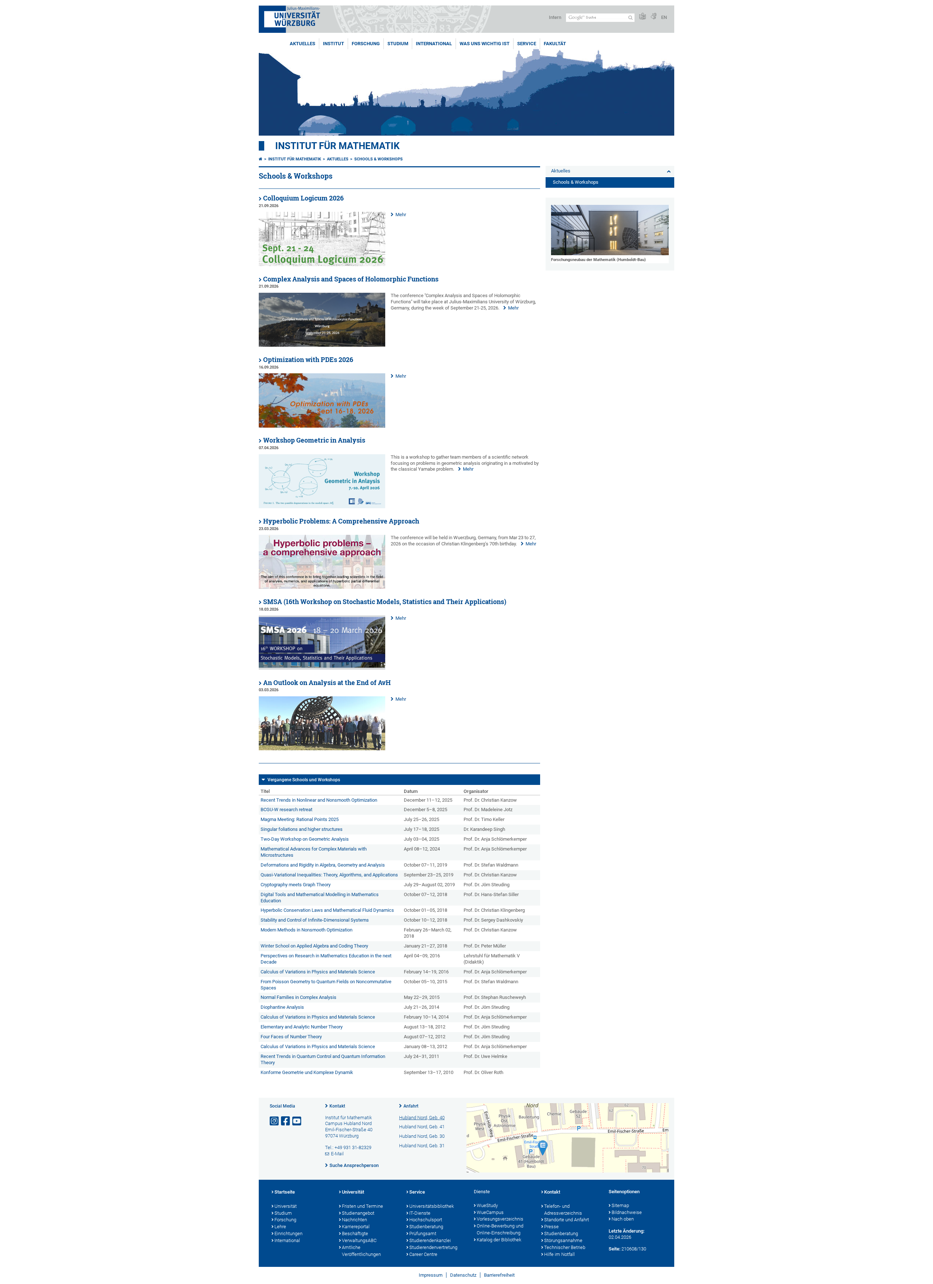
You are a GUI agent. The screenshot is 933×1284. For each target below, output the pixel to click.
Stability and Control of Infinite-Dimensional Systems (315, 920)
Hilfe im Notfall (559, 1254)
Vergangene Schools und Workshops (304, 779)
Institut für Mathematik (337, 145)
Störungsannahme (563, 1240)
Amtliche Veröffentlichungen (361, 1251)
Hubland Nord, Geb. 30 (422, 1136)
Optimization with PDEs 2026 (308, 359)
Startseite (284, 1192)
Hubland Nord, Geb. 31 (422, 1145)
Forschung (366, 43)
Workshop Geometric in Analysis (314, 440)
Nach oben (623, 1219)
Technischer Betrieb (564, 1247)
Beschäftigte (355, 1233)
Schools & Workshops (378, 159)
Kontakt (337, 1106)
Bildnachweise (627, 1212)
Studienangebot (358, 1213)
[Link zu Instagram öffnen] (275, 1121)
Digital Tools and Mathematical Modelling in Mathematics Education (320, 897)
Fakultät (555, 43)
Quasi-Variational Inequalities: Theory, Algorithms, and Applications (329, 875)
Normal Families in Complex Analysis (298, 997)
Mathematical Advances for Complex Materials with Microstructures (314, 852)
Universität (285, 1206)
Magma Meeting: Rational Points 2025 (300, 819)
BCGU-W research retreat (286, 809)
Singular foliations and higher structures (302, 829)
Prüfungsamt (422, 1233)
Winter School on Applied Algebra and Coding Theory (314, 946)
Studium (397, 43)
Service (526, 43)
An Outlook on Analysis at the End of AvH (327, 682)
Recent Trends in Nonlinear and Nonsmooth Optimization (319, 800)
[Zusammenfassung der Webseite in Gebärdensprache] (653, 16)
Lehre (280, 1226)
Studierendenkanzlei (430, 1240)
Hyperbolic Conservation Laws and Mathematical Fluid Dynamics (327, 910)
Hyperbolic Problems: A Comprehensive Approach (341, 521)
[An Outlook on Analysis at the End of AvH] (322, 748)
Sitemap (620, 1205)
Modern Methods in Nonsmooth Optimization (306, 930)
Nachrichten (354, 1219)
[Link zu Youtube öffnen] (297, 1121)
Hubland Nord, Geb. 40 (422, 1117)
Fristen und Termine (362, 1206)
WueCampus (490, 1212)
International (434, 43)
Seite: (614, 1249)
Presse (551, 1226)
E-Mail (337, 1153)
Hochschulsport (425, 1219)
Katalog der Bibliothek (499, 1239)
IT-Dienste (419, 1213)
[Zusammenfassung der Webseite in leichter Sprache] (642, 16)
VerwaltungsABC (359, 1240)
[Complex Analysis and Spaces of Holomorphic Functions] (322, 345)
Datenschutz (463, 1275)
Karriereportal (356, 1226)
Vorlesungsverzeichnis (500, 1219)
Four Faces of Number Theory (291, 1036)
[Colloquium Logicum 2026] (322, 264)
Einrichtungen (288, 1233)
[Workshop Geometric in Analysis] (322, 506)
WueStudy (487, 1205)
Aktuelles (302, 43)
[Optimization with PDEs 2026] (322, 426)
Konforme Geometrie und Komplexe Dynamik (307, 1072)
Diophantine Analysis (282, 1007)
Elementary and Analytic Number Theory (302, 1027)
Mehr (400, 214)
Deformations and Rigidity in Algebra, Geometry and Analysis (323, 865)
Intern (555, 17)
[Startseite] (260, 159)
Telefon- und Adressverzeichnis (563, 1209)
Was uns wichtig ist (485, 43)
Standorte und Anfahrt (566, 1219)
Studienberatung (426, 1226)
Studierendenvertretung (433, 1247)
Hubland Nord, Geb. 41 (422, 1126)
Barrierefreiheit (499, 1275)
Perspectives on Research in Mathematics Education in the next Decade (326, 959)
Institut (333, 43)
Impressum (430, 1275)
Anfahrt (410, 1106)
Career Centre (423, 1254)
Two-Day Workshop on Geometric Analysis (305, 839)
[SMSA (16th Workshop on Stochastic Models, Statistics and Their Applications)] (322, 668)
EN (664, 17)
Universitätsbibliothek (431, 1206)
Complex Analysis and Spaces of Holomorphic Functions (350, 279)
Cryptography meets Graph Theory (296, 884)
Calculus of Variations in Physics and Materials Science (318, 971)
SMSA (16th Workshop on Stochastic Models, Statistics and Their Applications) (384, 602)
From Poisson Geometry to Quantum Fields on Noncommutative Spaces (326, 985)
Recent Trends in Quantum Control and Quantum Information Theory (323, 1059)
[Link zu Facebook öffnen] (286, 1121)
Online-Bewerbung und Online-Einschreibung (500, 1229)
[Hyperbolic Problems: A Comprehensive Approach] (322, 587)
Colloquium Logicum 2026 (303, 198)
